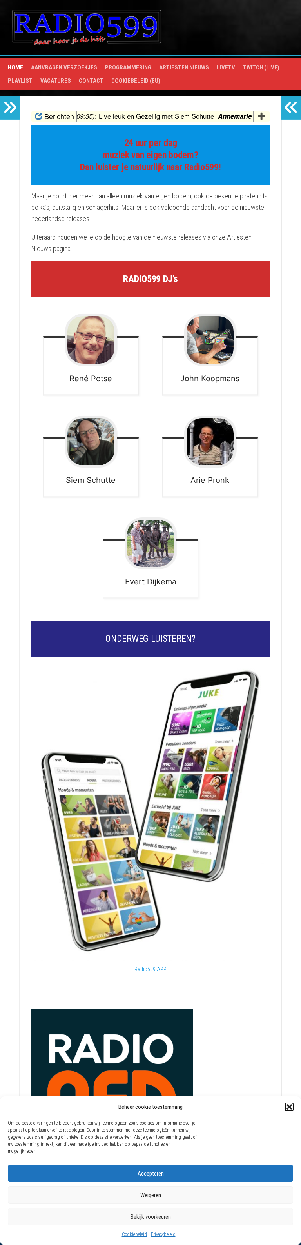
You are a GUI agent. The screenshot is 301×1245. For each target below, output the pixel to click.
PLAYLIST (20, 80)
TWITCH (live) (261, 67)
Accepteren (151, 1173)
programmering (128, 67)
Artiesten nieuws (184, 67)
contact (91, 80)
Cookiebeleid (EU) (135, 80)
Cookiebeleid (134, 1234)
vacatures (55, 80)
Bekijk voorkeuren (151, 1216)
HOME (15, 67)
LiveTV (226, 67)
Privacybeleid (163, 1234)
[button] (289, 1107)
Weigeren (150, 1195)
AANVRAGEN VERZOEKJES (64, 67)
